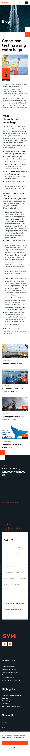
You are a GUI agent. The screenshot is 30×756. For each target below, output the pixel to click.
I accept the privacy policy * (14, 609)
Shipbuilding (6, 360)
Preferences (15, 752)
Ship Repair (6, 413)
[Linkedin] (4, 644)
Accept (15, 743)
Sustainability (7, 441)
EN (19, 2)
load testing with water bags (13, 331)
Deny (15, 747)
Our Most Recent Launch (12, 363)
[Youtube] (10, 644)
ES (22, 2)
